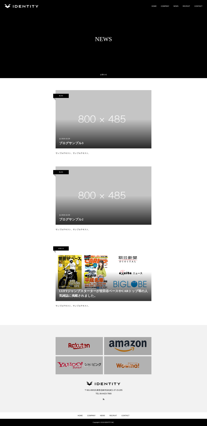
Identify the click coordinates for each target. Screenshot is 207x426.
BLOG (61, 96)
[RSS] (103, 399)
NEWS (175, 6)
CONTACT (198, 6)
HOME (154, 6)
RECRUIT (186, 6)
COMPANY (165, 6)
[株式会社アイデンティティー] (21, 6)
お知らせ (61, 248)
